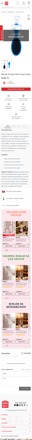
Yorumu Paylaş (24, 388)
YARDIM (3, 419)
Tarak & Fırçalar (20, 12)
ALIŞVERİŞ (4, 423)
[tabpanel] (16, 158)
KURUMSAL (4, 415)
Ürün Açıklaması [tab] (8, 126)
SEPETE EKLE (8, 246)
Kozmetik (3, 12)
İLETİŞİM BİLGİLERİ (6, 431)
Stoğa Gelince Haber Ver (16, 89)
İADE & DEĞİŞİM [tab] (19, 126)
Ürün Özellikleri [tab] (24, 126)
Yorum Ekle (27, 353)
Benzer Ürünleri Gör (16, 37)
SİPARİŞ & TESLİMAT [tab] (14, 126)
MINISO (3, 71)
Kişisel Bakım (11, 12)
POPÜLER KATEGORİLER (8, 427)
